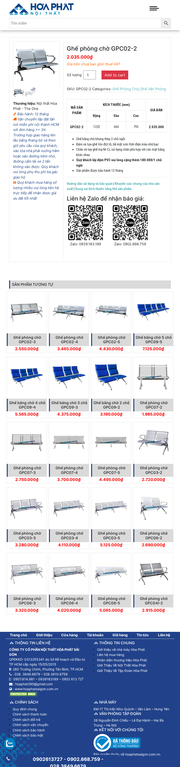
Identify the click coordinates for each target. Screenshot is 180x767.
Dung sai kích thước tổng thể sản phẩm (103, 189)
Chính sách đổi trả (26, 720)
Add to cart (115, 75)
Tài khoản (95, 635)
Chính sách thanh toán (30, 714)
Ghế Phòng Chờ (125, 89)
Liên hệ (164, 635)
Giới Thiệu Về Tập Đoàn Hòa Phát (122, 671)
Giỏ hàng (120, 635)
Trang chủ (18, 635)
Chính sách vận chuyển (30, 725)
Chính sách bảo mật (28, 735)
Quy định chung (25, 709)
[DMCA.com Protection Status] (23, 694)
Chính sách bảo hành (29, 730)
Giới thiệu (44, 635)
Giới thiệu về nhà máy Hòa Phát (121, 650)
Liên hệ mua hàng (110, 655)
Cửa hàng (69, 635)
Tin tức (143, 635)
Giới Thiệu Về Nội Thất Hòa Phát (121, 665)
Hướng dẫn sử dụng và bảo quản (90, 184)
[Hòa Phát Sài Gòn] (41, 8)
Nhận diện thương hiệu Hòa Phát (122, 660)
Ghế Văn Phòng (153, 89)
